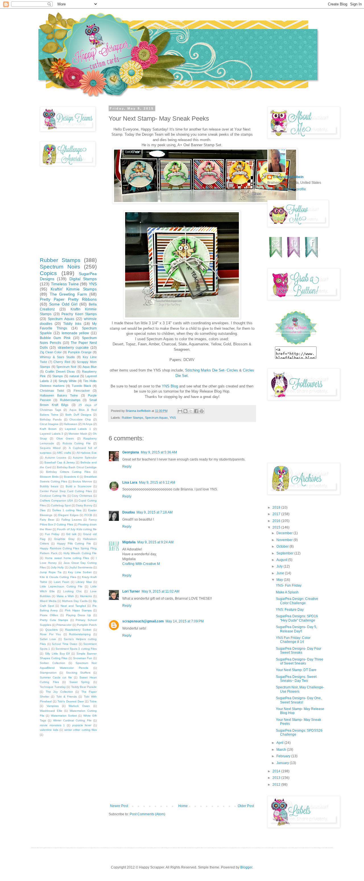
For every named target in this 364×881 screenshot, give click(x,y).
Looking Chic (72, 591)
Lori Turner (131, 591)
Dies (43, 510)
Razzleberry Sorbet (78, 629)
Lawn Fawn (61, 581)
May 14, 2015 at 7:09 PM (185, 621)
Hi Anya (87, 424)
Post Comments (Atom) (147, 814)
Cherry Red (61, 362)
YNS (172, 417)
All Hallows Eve (86, 452)
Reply (126, 467)
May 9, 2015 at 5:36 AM (159, 452)
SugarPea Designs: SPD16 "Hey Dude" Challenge (297, 618)
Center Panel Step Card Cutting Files (66, 491)
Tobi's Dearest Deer (70, 701)
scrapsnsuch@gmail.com (143, 621)
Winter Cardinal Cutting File (72, 720)
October (282, 546)
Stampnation (48, 672)
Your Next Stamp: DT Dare (296, 670)
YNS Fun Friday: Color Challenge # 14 (293, 640)
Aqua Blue (89, 366)
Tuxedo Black (81, 385)
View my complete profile (286, 189)
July (280, 566)
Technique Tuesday (53, 686)
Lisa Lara (129, 482)
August (282, 560)
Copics (48, 273)
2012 (276, 785)
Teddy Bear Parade (84, 686)
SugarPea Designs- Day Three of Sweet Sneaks (299, 661)
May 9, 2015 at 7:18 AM (154, 512)
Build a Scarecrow (79, 486)
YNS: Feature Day (290, 610)
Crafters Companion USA (56, 500)
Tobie (93, 701)
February (283, 756)
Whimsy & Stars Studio (57, 357)
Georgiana (130, 452)
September (285, 553)
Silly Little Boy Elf (57, 653)
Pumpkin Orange (80, 352)
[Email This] (180, 411)
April (280, 743)
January (283, 763)
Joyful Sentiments (80, 567)
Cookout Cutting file (53, 495)
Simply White (68, 381)
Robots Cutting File (77, 443)
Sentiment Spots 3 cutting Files (76, 648)
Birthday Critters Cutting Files (68, 471)
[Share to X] (191, 411)
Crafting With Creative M (141, 564)
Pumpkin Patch (87, 624)
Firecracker (82, 390)
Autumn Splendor (85, 457)
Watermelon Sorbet (64, 715)
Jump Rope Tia (50, 572)
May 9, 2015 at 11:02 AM (160, 591)
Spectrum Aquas (156, 417)
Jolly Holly (57, 567)
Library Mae (84, 581)
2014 (276, 771)
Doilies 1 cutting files (67, 510)
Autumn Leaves (56, 457)
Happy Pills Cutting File (74, 543)
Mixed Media (48, 601)
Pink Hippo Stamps (78, 610)
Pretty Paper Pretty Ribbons (68, 299)
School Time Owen (64, 643)
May (280, 580)
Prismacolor (63, 624)
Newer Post (119, 806)
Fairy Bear (47, 519)
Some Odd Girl (63, 304)
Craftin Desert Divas (60, 371)
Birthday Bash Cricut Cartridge (77, 467)
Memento (86, 596)
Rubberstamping (80, 634)
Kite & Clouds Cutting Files (58, 577)
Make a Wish (65, 596)
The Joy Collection (59, 691)
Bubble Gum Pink (55, 338)
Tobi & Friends (66, 696)
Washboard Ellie (51, 710)
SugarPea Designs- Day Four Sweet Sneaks (298, 651)
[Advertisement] (182, 761)
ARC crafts (64, 452)
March (281, 750)
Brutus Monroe (82, 481)
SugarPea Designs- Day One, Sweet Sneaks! (299, 700)
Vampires (53, 705)
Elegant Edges (68, 515)
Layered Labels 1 (78, 428)
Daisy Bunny (84, 505)
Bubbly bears (49, 486)
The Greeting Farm (68, 294)
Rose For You (50, 634)
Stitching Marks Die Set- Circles (211, 370)
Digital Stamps (83, 279)
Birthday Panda (51, 419)
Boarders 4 (71, 476)
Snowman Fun (82, 658)
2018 (276, 507)
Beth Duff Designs (78, 414)
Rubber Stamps (132, 417)
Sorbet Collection (52, 663)
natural (74, 376)
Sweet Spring (79, 682)
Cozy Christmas (82, 495)
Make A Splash (287, 592)
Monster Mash (78, 433)
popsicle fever (82, 725)
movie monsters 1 (52, 725)
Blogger (246, 867)
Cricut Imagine (49, 424)
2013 (276, 778)
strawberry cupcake (73, 348)
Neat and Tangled (73, 605)
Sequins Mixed (50, 447)
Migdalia (129, 542)
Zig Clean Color (51, 352)
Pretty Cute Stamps (54, 620)
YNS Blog (170, 386)
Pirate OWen (49, 615)
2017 (276, 514)
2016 (276, 521)
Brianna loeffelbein (288, 177)
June (280, 573)
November (284, 540)
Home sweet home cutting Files (67, 558)
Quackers (51, 629)
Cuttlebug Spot (61, 505)
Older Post (246, 806)
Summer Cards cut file (56, 677)
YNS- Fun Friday (288, 585)
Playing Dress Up (78, 615)
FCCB (88, 515)
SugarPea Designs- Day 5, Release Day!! (296, 629)
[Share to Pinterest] (201, 411)
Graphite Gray (64, 538)
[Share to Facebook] (196, 411)
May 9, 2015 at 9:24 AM (155, 542)
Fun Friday (52, 534)
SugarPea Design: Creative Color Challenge (297, 601)
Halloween (70, 424)
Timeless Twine (65, 284)
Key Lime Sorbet (80, 572)
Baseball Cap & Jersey (59, 462)
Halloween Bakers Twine (59, 395)
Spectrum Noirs (60, 267)
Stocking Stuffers (78, 672)
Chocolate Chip (80, 419)
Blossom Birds (49, 476)
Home (183, 806)
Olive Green (65, 438)
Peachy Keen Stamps (79, 314)
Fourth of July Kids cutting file (77, 529)
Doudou (128, 512)
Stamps (57, 376)
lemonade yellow (75, 333)
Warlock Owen (79, 705)
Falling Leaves (71, 519)
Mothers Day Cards (74, 601)
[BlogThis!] (185, 411)
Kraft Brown (48, 428)
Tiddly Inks (72, 324)
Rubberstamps (70, 400)
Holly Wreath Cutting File (80, 553)
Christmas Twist (52, 390)
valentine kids (49, 729)
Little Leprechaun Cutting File (61, 586)
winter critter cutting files (80, 729)
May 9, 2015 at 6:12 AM (157, 482)
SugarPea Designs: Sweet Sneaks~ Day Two (296, 679)
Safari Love (48, 639)
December (284, 533)
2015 (276, 527)
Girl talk (71, 534)
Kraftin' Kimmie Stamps (74, 289)
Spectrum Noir (66, 366)
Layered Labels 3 (51, 433)
